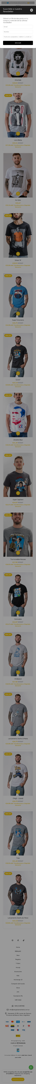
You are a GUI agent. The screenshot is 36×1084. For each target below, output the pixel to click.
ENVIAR (18, 43)
